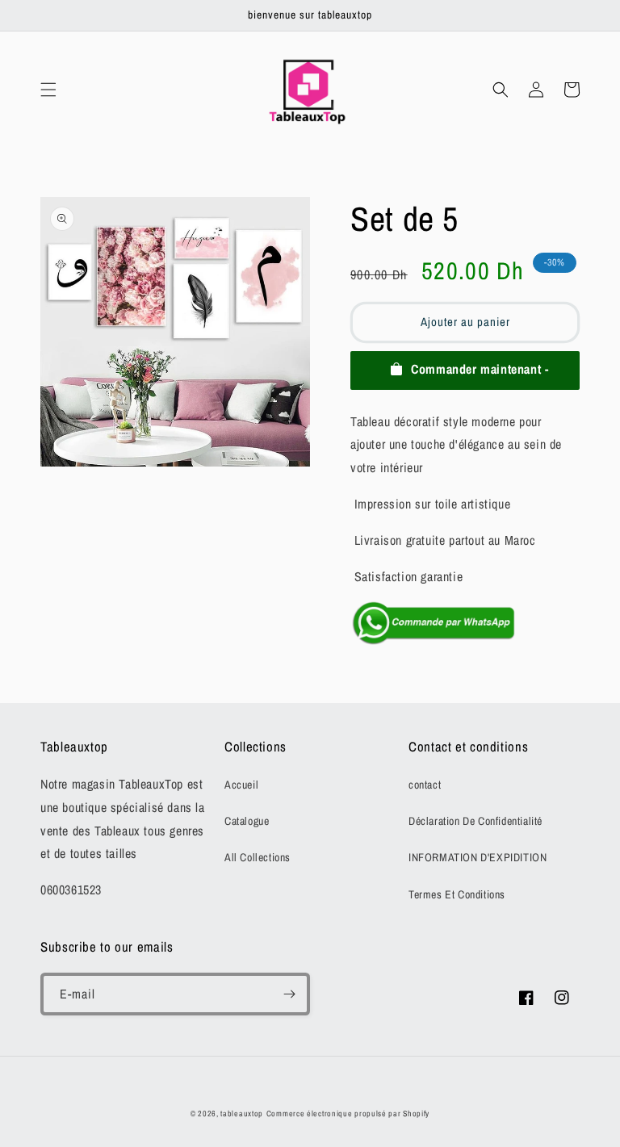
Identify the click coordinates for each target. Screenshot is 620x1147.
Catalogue (246, 821)
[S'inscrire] (289, 994)
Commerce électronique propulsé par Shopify (347, 1113)
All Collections (257, 857)
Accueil (241, 784)
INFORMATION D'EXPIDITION (477, 857)
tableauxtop (241, 1113)
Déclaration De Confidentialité (475, 821)
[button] (48, 89)
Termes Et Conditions (456, 894)
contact (424, 784)
